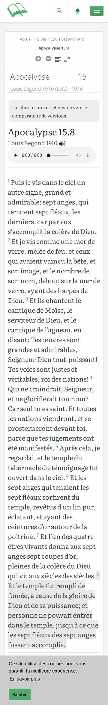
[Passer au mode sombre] (77, 10)
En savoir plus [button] (25, 678)
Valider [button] (19, 694)
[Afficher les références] (57, 61)
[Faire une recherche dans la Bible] (58, 10)
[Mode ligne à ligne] (67, 61)
